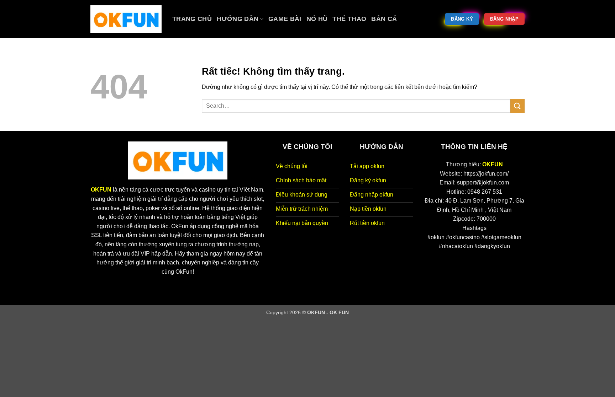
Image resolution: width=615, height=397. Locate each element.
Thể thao (349, 18)
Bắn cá (384, 18)
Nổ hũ (317, 18)
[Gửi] (517, 106)
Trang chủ (192, 18)
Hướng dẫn (237, 18)
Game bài (284, 18)
